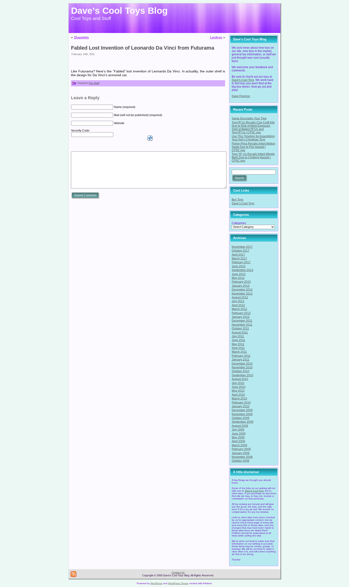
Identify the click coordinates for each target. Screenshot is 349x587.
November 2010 (242, 367)
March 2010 (239, 398)
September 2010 (242, 375)
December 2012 (242, 289)
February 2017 (241, 262)
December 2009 (242, 410)
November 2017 (242, 247)
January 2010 (241, 406)
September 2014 (242, 270)
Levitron (216, 37)
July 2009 (238, 429)
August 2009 (240, 425)
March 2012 (239, 309)
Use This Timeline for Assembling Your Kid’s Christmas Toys (253, 138)
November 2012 (242, 293)
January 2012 (241, 317)
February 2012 (241, 313)
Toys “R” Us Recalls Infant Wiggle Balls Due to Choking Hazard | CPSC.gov (253, 157)
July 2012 (238, 301)
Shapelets (81, 37)
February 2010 (241, 402)
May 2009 (238, 437)
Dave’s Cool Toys (243, 203)
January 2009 (241, 453)
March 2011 (239, 351)
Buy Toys (237, 199)
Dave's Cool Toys (243, 80)
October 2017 (240, 250)
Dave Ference (241, 96)
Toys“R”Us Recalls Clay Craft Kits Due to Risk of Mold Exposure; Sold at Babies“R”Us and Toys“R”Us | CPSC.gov (253, 127)
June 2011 (238, 340)
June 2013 (238, 274)
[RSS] (73, 574)
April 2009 (238, 441)
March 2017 (239, 258)
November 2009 (242, 414)
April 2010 (238, 394)
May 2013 (238, 278)
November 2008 (242, 457)
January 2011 (240, 359)
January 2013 (241, 285)
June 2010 (238, 387)
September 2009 (242, 421)
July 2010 (238, 383)
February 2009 (241, 449)
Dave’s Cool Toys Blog (119, 11)
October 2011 (240, 328)
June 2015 (238, 266)
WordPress (156, 583)
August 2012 (240, 297)
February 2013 (241, 281)
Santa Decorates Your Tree (249, 118)
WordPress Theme (178, 583)
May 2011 (238, 344)
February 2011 (241, 355)
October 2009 (240, 418)
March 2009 (239, 445)
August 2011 (240, 332)
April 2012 (238, 305)
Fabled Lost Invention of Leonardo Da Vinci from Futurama (142, 48)
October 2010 (240, 371)
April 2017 (238, 254)
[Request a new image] (150, 138)
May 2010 (238, 390)
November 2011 (242, 324)
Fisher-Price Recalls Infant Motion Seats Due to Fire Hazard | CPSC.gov (253, 147)
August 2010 (240, 379)
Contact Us (178, 572)
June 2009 (238, 433)
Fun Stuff (94, 83)
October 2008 (240, 460)
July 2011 (238, 336)
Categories (239, 223)
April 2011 (238, 348)
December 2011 (242, 320)
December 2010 (242, 363)
